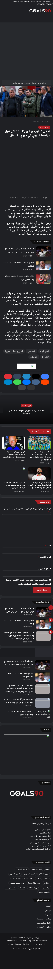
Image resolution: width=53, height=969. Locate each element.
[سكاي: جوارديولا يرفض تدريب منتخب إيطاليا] (43, 265)
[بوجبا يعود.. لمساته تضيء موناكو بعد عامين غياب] (43, 279)
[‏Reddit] (45, 382)
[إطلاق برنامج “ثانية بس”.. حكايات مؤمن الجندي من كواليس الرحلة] (42, 703)
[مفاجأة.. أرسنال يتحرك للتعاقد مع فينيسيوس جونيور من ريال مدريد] (43, 251)
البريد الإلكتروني (44, 557)
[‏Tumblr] (17, 376)
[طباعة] (22, 387)
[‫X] (36, 376)
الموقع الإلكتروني (44, 568)
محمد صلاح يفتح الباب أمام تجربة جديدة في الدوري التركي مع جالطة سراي (39, 485)
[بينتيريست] (8, 376)
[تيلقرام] (8, 382)
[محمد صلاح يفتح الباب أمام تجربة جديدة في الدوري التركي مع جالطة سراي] (39, 473)
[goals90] (40, 11)
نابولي (33, 357)
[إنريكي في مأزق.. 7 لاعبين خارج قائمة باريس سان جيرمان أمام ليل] (13, 473)
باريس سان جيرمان (18, 878)
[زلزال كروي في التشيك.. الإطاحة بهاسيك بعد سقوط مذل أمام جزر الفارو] (13, 442)
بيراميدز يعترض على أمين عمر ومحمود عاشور (29, 83)
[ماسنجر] (26, 382)
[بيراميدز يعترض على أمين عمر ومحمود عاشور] (42, 715)
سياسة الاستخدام (44, 927)
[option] (26, 409)
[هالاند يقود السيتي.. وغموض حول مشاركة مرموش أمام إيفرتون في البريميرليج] (39, 442)
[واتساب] (17, 382)
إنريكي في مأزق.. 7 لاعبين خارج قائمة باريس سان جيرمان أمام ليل (14, 485)
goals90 (14, 937)
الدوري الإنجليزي (21, 869)
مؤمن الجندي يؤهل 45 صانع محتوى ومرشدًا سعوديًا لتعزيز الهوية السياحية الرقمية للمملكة (18, 636)
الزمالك (46, 878)
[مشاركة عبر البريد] (31, 387)
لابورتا (44, 357)
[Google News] (26, 366)
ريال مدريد (45, 888)
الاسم (48, 545)
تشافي (31, 351)
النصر (38, 878)
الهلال (31, 878)
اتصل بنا (48, 915)
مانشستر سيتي (10, 888)
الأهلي (47, 869)
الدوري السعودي (29, 874)
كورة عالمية (36, 121)
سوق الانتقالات (34, 888)
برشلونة (43, 351)
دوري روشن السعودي (17, 883)
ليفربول (22, 888)
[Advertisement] (26, 51)
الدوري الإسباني (36, 869)
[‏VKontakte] (36, 382)
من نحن (48, 910)
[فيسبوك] (45, 376)
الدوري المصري (15, 874)
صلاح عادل (45, 198)
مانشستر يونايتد (44, 892)
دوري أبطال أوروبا (13, 351)
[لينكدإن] (26, 376)
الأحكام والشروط (44, 923)
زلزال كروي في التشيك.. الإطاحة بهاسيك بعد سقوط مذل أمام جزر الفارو (14, 454)
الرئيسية (45, 121)
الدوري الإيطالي (44, 874)
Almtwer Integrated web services (33, 940)
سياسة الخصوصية (44, 919)
